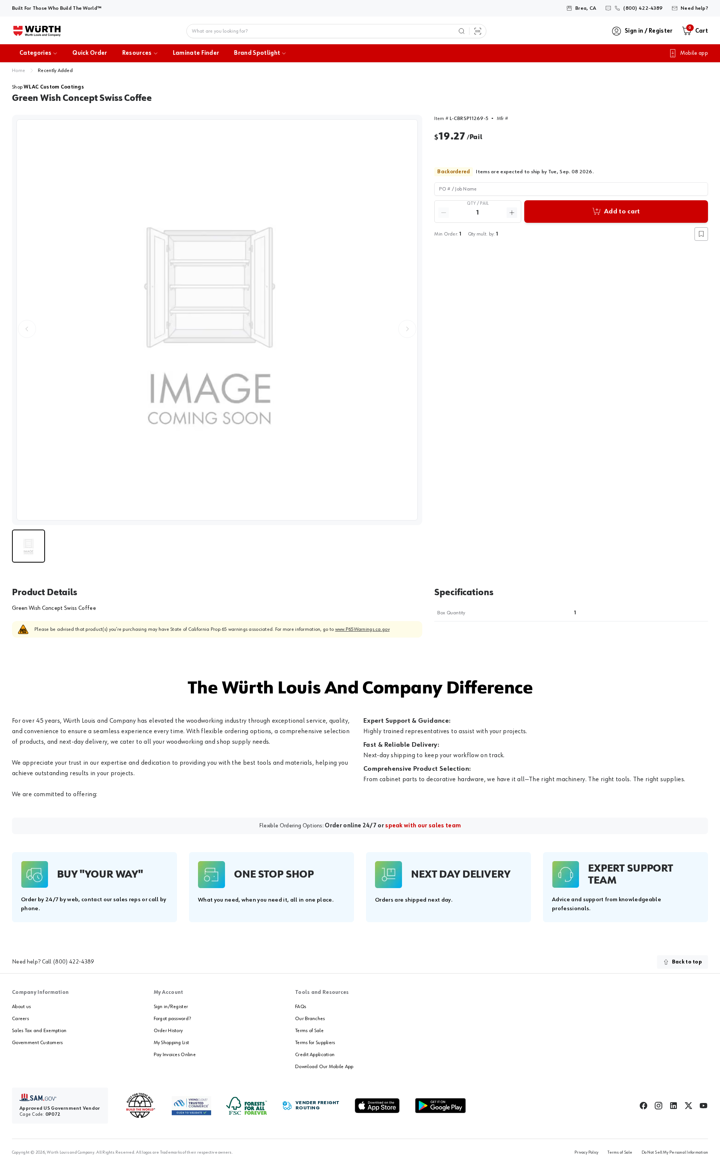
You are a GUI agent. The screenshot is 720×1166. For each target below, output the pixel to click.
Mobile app (694, 53)
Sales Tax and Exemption (39, 1030)
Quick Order (89, 53)
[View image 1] (217, 320)
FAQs (300, 1006)
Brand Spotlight (257, 53)
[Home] (37, 31)
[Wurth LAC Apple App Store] (377, 1105)
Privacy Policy (586, 1152)
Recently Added (55, 70)
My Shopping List (171, 1042)
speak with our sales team (423, 826)
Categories (35, 53)
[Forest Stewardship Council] (246, 1106)
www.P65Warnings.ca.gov (362, 629)
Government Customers (37, 1042)
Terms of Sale (309, 1030)
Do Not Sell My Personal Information (675, 1152)
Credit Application (314, 1054)
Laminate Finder (196, 53)
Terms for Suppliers (315, 1042)
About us (21, 1006)
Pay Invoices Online (175, 1054)
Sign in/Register (171, 1006)
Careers (20, 1018)
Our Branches (310, 1018)
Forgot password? (172, 1018)
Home (18, 70)
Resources (137, 53)
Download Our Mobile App (324, 1066)
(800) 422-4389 (73, 962)
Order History (168, 1030)
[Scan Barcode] (477, 31)
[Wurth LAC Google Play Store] (440, 1105)
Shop (48, 87)
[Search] (461, 31)
